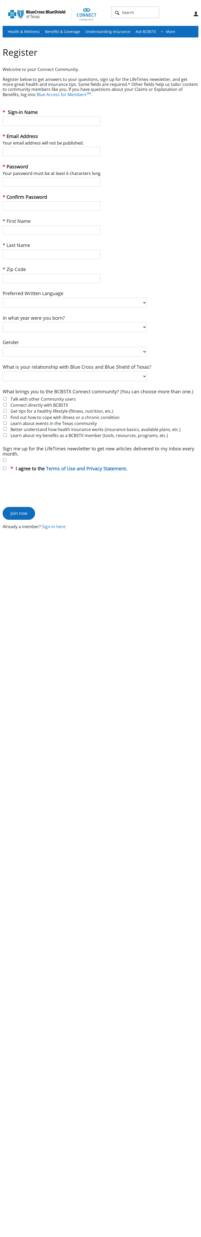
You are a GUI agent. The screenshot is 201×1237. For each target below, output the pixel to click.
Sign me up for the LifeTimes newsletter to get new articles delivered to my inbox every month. (98, 451)
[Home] (52, 14)
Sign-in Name (22, 112)
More (170, 31)
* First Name (17, 221)
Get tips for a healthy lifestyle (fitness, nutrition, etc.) (61, 411)
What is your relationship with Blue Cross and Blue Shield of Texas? (77, 367)
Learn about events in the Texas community (53, 423)
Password (17, 166)
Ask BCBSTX (146, 31)
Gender (11, 342)
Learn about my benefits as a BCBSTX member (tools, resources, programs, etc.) (89, 435)
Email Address (22, 136)
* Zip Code (14, 269)
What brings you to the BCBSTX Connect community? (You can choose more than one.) (98, 391)
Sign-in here (53, 526)
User (195, 13)
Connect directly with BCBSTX (39, 405)
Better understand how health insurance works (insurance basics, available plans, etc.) (95, 429)
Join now (18, 513)
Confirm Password (27, 197)
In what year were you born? (34, 318)
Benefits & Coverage (62, 31)
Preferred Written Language (33, 293)
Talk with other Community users (43, 399)
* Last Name (16, 245)
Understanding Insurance (107, 31)
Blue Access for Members (64, 94)
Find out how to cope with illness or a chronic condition (65, 417)
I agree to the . (70, 468)
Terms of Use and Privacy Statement (86, 468)
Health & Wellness (24, 31)
